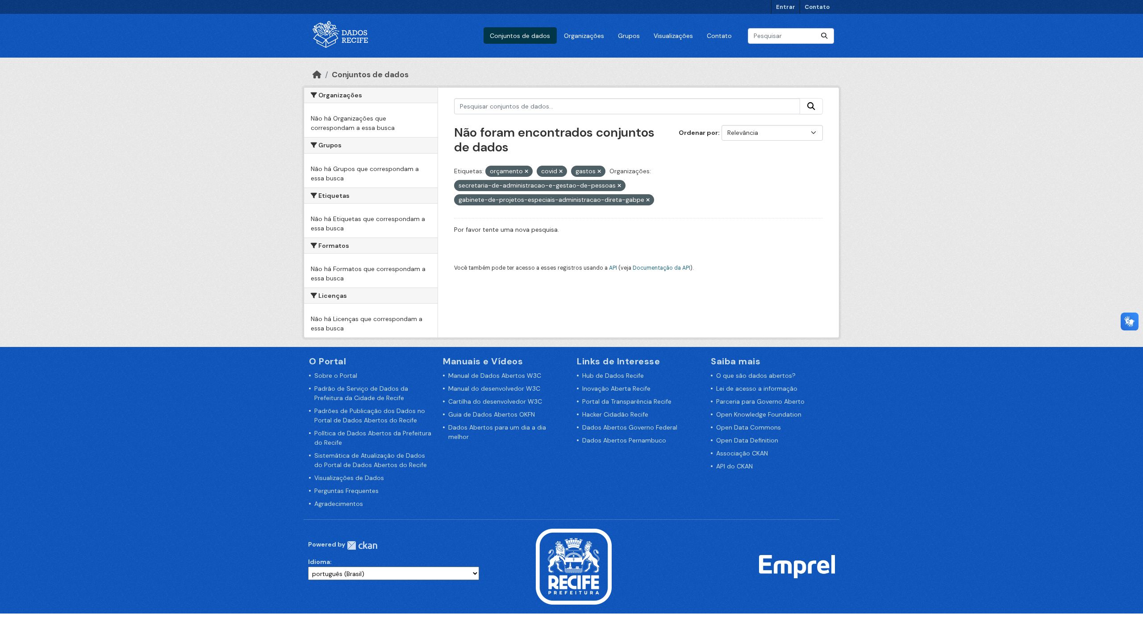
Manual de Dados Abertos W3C (494, 376)
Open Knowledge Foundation (758, 414)
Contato (817, 7)
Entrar (785, 7)
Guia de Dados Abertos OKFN (491, 414)
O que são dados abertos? (756, 376)
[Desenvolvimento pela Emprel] (797, 566)
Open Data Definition (747, 440)
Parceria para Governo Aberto (760, 401)
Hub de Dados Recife (613, 376)
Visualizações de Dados (349, 478)
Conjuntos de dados (520, 36)
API (613, 267)
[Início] (317, 74)
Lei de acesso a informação (756, 388)
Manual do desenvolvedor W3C (494, 388)
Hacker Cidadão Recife (615, 414)
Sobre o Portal (335, 376)
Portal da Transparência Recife (627, 401)
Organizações (584, 36)
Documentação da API (661, 267)
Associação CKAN (742, 453)
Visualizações (673, 36)
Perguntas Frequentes (346, 491)
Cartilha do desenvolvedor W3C (495, 401)
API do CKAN (734, 466)
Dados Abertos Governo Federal (629, 427)
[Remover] (526, 171)
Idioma (319, 562)
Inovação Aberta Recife (616, 388)
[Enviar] (824, 36)
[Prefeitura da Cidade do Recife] (574, 566)
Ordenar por (698, 133)
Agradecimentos (338, 504)
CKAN (362, 545)
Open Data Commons (748, 427)
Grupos (629, 36)
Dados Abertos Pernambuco (624, 440)
